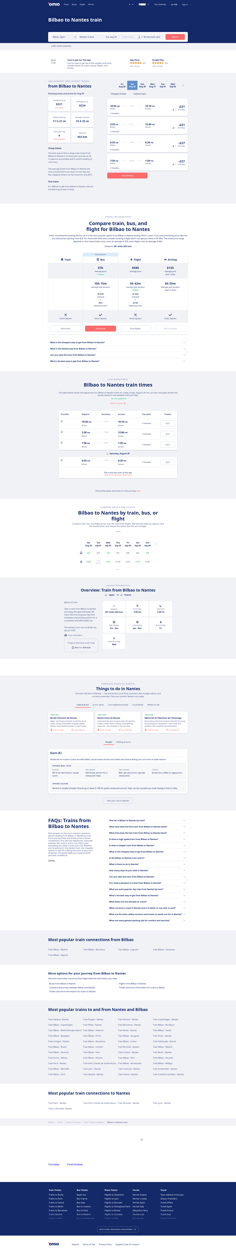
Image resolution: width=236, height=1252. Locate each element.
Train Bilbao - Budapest (59, 1036)
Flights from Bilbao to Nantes (132, 983)
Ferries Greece (140, 1194)
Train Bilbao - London (93, 1047)
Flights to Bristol (112, 1210)
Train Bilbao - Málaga (162, 1063)
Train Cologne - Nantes (58, 1041)
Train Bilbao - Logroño (128, 949)
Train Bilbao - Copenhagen (60, 1024)
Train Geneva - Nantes (58, 1019)
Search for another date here (118, 475)
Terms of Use (89, 1244)
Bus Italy (81, 1202)
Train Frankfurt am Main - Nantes (168, 1074)
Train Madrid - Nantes (93, 1074)
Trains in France (73, 1122)
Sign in (185, 5)
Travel (163, 1190)
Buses (74, 4)
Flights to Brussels (113, 1202)
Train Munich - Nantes (128, 1019)
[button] (112, 37)
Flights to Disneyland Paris (117, 1206)
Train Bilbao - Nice (126, 1057)
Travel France (167, 1210)
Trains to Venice (56, 1202)
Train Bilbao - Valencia (93, 1030)
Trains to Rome (56, 1194)
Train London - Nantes (128, 1052)
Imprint (75, 1244)
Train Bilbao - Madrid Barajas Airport (65, 1030)
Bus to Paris (82, 1210)
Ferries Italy (138, 1206)
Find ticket (59, 108)
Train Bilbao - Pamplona (164, 949)
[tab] (118, 93)
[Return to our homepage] (56, 4)
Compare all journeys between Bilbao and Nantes (72, 987)
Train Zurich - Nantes (57, 1057)
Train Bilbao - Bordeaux (163, 1024)
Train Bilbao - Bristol (57, 1047)
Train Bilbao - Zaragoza (128, 1036)
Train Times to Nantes (94, 1122)
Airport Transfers (169, 1198)
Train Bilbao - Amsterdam (129, 1063)
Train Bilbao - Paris (56, 1074)
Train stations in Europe (172, 1194)
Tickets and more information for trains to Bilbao (142, 987)
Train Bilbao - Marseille (58, 1068)
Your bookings (160, 4)
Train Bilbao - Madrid (57, 949)
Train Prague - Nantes (93, 1019)
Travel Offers (167, 1202)
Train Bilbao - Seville (162, 1030)
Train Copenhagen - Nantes (165, 1019)
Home (51, 1122)
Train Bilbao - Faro (91, 1052)
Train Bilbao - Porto (92, 1036)
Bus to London (84, 1206)
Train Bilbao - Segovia (58, 955)
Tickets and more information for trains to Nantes (72, 991)
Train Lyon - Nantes (92, 1068)
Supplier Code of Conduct (127, 1244)
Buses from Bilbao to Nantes (62, 983)
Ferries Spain (139, 1202)
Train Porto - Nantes (162, 1036)
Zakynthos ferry (140, 1210)
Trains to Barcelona (58, 1210)
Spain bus (81, 1194)
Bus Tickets (82, 1190)
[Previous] (81, 544)
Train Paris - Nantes (57, 1063)
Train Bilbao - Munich (93, 1057)
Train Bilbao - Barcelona (94, 949)
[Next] (183, 85)
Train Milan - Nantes (92, 1024)
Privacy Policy (105, 1244)
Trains (66, 4)
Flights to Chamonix (114, 1194)
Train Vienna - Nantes (128, 1074)
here (138, 491)
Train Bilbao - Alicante (163, 1057)
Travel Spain (166, 1206)
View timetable (59, 139)
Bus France (82, 1198)
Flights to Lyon (112, 1198)
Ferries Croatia (140, 1198)
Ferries (91, 4)
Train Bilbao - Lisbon (127, 1041)
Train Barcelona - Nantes (129, 1024)
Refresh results (116, 403)
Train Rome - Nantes (127, 1030)
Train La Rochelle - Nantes (60, 1108)
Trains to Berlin (56, 1206)
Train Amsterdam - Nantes (165, 1068)
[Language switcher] (144, 4)
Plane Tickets (111, 1190)
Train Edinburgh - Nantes (164, 1041)
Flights (82, 4)
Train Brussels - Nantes (128, 1047)
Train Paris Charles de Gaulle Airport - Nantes (104, 1063)
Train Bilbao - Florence (58, 1052)
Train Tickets (55, 1190)
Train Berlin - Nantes (162, 1052)
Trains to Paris (56, 1198)
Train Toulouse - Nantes (129, 1068)
